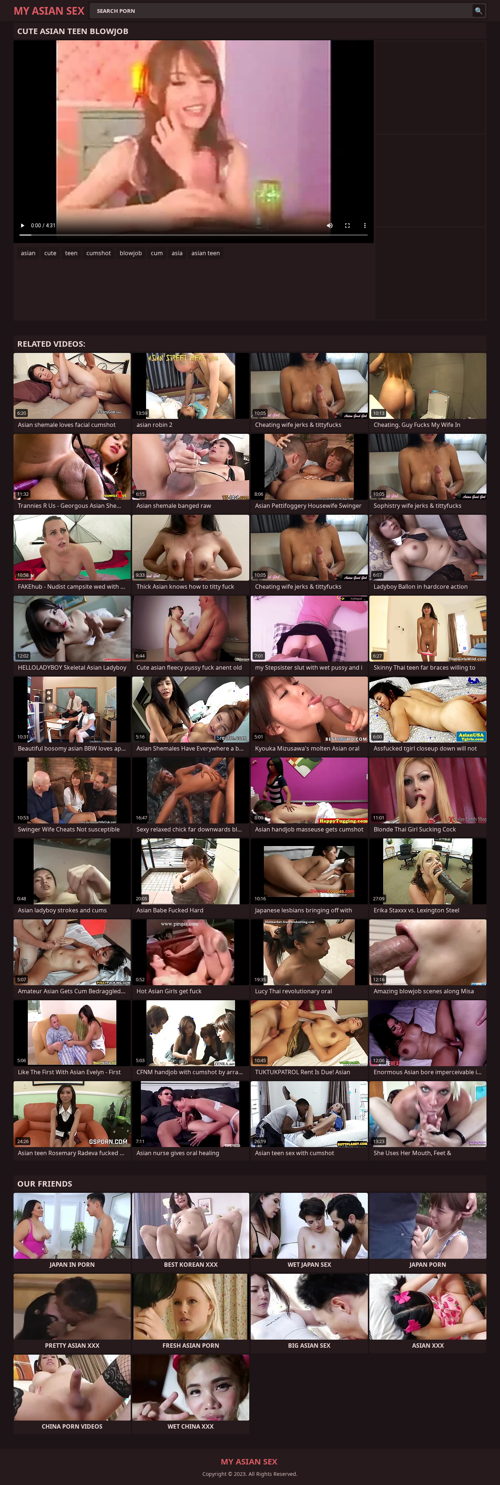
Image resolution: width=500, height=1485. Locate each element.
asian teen (205, 253)
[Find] (479, 10)
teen (71, 253)
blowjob (131, 253)
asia (177, 253)
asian (28, 253)
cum (157, 253)
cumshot (98, 253)
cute (50, 253)
